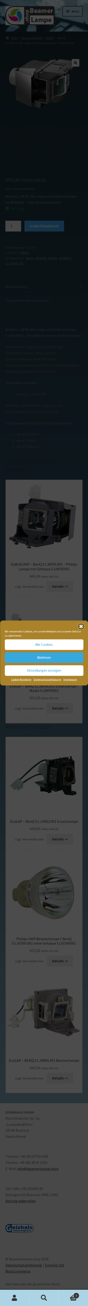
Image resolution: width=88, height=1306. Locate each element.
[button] (81, 626)
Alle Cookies (44, 644)
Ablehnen (44, 657)
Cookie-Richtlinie (21, 679)
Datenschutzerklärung (47, 679)
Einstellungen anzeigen (44, 670)
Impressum (70, 679)
